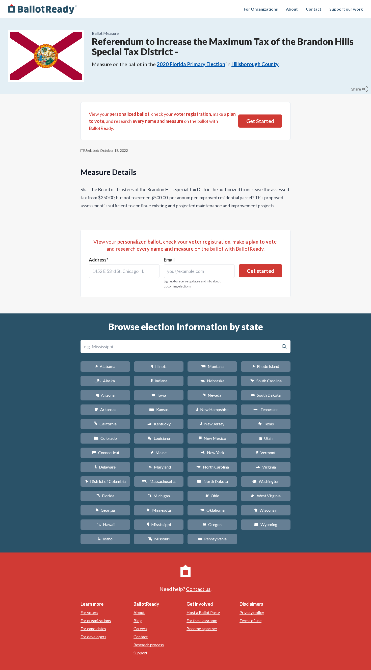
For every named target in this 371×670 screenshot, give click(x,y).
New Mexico (212, 438)
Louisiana (159, 438)
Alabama (105, 366)
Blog (138, 620)
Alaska (105, 380)
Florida (105, 495)
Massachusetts (159, 481)
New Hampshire (212, 409)
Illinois (159, 366)
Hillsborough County (255, 64)
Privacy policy (252, 612)
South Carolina (266, 380)
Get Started (260, 121)
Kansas (159, 409)
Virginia (266, 466)
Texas (266, 423)
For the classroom (202, 620)
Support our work (346, 9)
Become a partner (202, 628)
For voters (89, 612)
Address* (98, 260)
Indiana (158, 380)
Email (169, 260)
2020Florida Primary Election (191, 64)
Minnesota (159, 510)
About (292, 9)
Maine (159, 452)
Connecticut (105, 452)
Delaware (105, 466)
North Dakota (212, 481)
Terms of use (250, 620)
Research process (149, 644)
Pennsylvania (212, 538)
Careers (140, 628)
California (105, 423)
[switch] (360, 89)
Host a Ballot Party (203, 612)
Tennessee (265, 409)
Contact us (198, 589)
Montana (212, 366)
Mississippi (159, 524)
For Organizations (261, 9)
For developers (93, 636)
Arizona (105, 395)
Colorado (105, 438)
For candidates (93, 628)
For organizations (96, 620)
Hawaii (105, 524)
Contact (313, 9)
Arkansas (105, 409)
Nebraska (212, 380)
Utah (266, 438)
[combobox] (124, 271)
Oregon (212, 524)
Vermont (266, 452)
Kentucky (159, 423)
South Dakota (266, 395)
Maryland (159, 466)
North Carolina (212, 466)
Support (140, 652)
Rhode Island (265, 366)
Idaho (105, 538)
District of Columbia (105, 481)
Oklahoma (212, 510)
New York (212, 452)
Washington (265, 481)
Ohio (212, 495)
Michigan (159, 495)
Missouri (159, 538)
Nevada (212, 395)
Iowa (158, 395)
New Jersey (212, 423)
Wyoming (265, 524)
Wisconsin (265, 510)
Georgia (105, 510)
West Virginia (266, 495)
